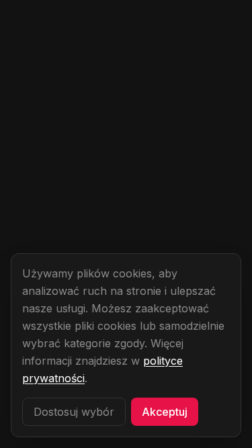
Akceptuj (164, 411)
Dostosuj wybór (74, 411)
